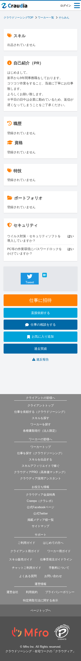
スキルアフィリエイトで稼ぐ (41, 465)
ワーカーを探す (40, 424)
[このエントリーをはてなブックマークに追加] (51, 275)
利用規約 (32, 592)
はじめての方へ (53, 542)
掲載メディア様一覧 (40, 519)
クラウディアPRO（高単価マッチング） (40, 472)
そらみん (63, 17)
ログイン (65, 5)
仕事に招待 (40, 300)
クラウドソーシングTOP (18, 17)
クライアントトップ (40, 405)
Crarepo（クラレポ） (40, 501)
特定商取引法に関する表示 (40, 600)
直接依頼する (40, 313)
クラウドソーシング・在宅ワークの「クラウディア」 (40, 651)
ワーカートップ (40, 447)
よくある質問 (28, 576)
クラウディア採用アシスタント (40, 478)
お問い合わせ (53, 576)
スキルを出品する (40, 459)
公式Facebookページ (40, 507)
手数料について (59, 567)
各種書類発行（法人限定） (40, 430)
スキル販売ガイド (20, 559)
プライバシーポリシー (59, 592)
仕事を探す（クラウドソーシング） (40, 453)
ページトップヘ (40, 610)
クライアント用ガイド (25, 551)
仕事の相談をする (43, 324)
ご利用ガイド (26, 542)
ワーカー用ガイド (59, 551)
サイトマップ (40, 526)
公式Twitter (40, 513)
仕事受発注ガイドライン (56, 559)
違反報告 (42, 359)
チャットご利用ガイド (26, 567)
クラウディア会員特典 (40, 494)
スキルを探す (40, 418)
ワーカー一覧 (46, 17)
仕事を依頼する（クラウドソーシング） (40, 411)
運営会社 (12, 592)
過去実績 (40, 348)
